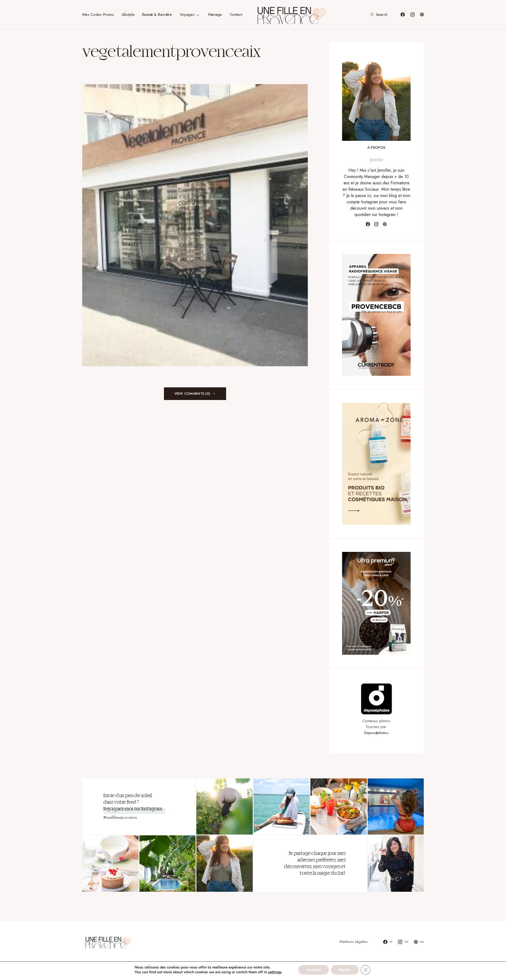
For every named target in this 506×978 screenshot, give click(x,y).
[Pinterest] (422, 14)
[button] (378, 14)
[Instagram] (412, 14)
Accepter (313, 969)
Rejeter (345, 969)
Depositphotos (376, 733)
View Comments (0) (192, 393)
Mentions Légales (353, 942)
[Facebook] (403, 14)
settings (274, 972)
